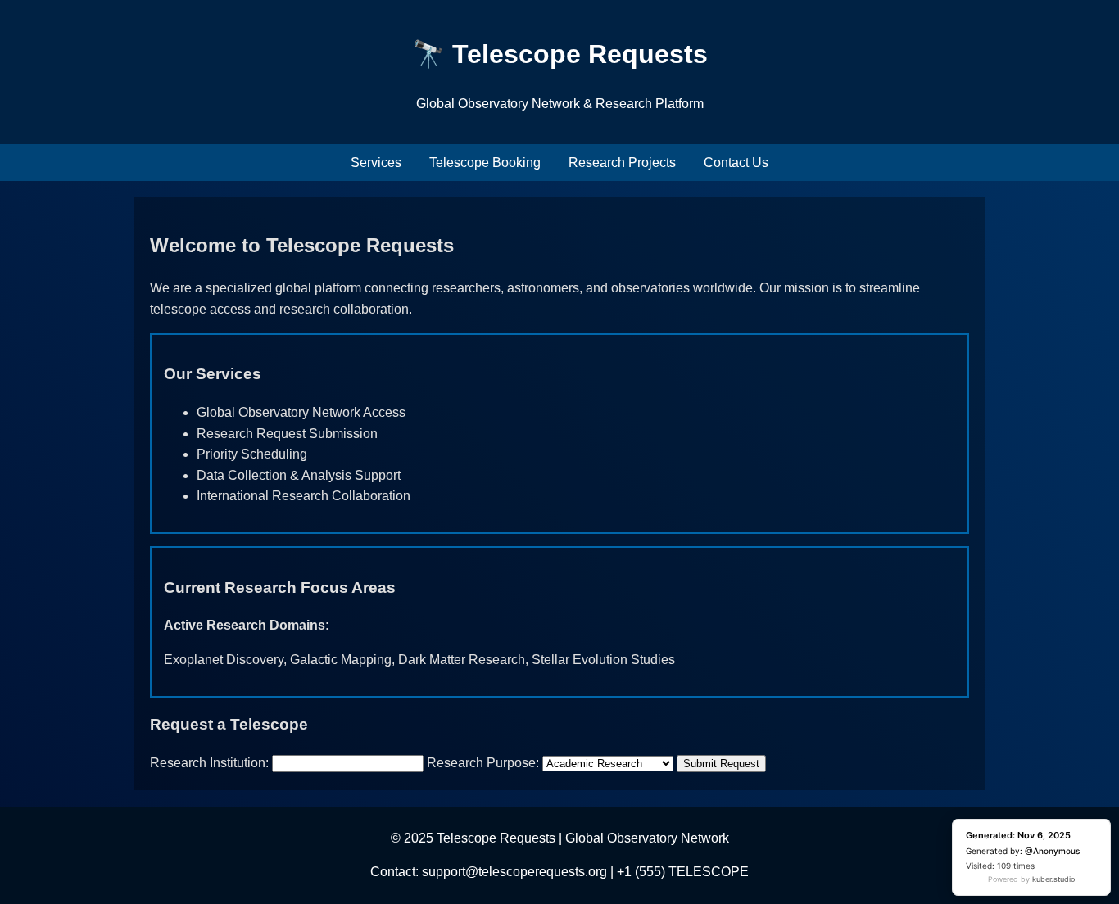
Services (376, 163)
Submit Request (721, 763)
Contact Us (736, 163)
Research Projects (622, 163)
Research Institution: (209, 763)
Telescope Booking (485, 163)
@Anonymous (1052, 851)
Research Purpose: (483, 763)
